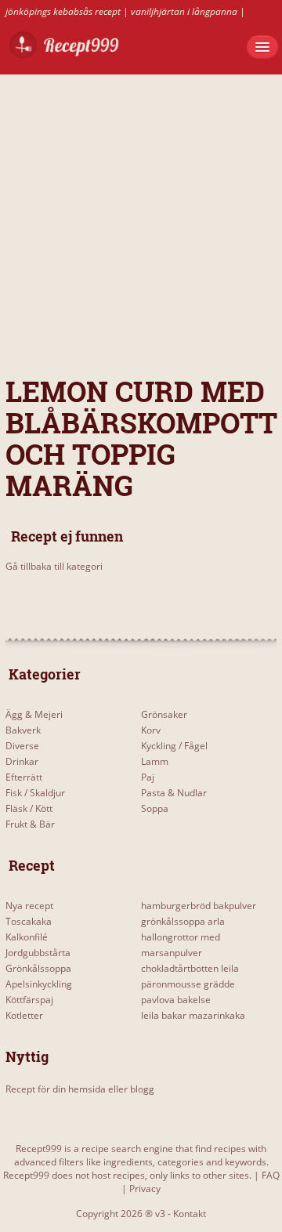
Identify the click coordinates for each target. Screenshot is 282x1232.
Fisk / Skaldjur (35, 792)
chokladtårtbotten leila (190, 968)
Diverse (22, 745)
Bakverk (23, 730)
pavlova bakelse (176, 999)
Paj (147, 777)
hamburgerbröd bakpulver (198, 905)
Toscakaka (28, 921)
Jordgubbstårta (37, 952)
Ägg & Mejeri (34, 714)
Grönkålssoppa (38, 968)
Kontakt (189, 1213)
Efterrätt (23, 777)
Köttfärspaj (29, 999)
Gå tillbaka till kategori (54, 566)
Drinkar (21, 761)
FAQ (271, 1175)
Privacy (145, 1188)
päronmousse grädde (188, 984)
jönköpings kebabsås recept (63, 11)
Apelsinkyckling (38, 984)
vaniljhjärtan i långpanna (184, 11)
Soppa (154, 808)
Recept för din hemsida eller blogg (79, 1089)
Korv (151, 730)
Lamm (154, 761)
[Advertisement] (141, 215)
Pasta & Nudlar (174, 792)
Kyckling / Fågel (174, 745)
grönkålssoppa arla (183, 921)
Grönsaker (164, 714)
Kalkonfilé (26, 937)
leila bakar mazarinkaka (193, 1015)
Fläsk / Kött (28, 808)
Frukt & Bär (30, 824)
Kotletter (24, 1015)
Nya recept (29, 905)
